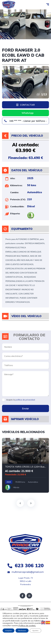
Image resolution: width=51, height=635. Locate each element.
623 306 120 (28, 565)
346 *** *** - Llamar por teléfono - (28, 120)
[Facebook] (22, 595)
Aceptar (8, 630)
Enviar (25, 408)
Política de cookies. (27, 625)
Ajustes (35, 630)
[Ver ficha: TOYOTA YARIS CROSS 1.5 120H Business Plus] (25, 465)
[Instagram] (29, 595)
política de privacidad (25, 400)
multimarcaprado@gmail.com (27, 571)
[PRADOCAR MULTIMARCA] (8, 5)
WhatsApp (27, 112)
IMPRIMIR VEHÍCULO (25, 419)
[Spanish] (48, 622)
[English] (43, 622)
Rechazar (22, 630)
